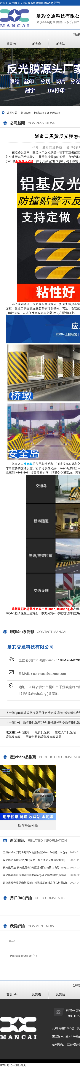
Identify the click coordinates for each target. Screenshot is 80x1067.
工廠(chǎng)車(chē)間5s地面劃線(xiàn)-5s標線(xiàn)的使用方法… (36, 852)
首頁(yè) (12, 44)
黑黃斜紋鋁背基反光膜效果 (44, 736)
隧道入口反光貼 (65, 732)
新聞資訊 (39, 112)
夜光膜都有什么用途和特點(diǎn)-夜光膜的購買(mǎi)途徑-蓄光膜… (34, 875)
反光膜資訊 (53, 112)
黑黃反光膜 (42, 732)
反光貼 (60, 44)
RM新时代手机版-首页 (13, 1065)
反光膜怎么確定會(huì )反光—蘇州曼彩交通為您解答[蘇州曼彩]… (35, 860)
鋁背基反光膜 (28, 825)
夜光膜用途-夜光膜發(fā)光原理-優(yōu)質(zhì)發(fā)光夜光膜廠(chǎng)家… (36, 867)
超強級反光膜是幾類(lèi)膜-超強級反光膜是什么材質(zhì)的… (35, 882)
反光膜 (36, 44)
